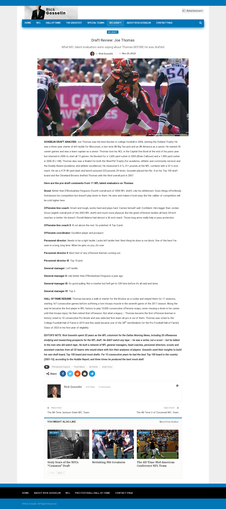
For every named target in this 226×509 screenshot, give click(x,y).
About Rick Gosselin (139, 23)
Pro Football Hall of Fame (92, 493)
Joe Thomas (93, 367)
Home (28, 23)
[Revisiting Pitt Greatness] (113, 444)
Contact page (164, 23)
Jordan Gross (107, 367)
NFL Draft (115, 23)
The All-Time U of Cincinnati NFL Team (157, 412)
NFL (38, 23)
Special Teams (95, 23)
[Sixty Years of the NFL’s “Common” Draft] (68, 444)
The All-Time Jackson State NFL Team (68, 412)
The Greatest (74, 23)
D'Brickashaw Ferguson (61, 367)
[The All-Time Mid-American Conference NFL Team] (158, 444)
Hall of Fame (53, 23)
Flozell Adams (79, 367)
